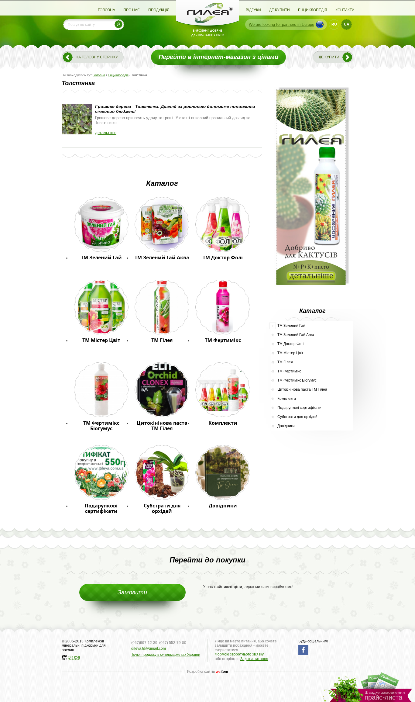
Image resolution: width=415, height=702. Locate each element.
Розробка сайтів (207, 671)
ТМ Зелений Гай (291, 325)
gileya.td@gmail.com (148, 648)
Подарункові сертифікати (299, 408)
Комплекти (286, 398)
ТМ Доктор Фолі (290, 344)
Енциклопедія (312, 10)
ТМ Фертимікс (289, 371)
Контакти (345, 10)
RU (334, 24)
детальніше (105, 132)
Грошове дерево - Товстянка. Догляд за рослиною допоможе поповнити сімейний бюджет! (175, 109)
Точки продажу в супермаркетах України (165, 654)
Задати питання (254, 659)
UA (346, 24)
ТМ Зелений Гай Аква (295, 335)
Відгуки (253, 10)
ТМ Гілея (285, 362)
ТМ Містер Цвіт (290, 353)
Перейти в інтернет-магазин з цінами (218, 57)
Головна (106, 10)
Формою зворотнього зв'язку (239, 654)
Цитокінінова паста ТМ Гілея (302, 389)
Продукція (159, 10)
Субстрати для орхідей (297, 417)
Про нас (131, 10)
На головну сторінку (97, 57)
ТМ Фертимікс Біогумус (297, 380)
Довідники (286, 426)
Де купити (279, 10)
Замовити (132, 592)
